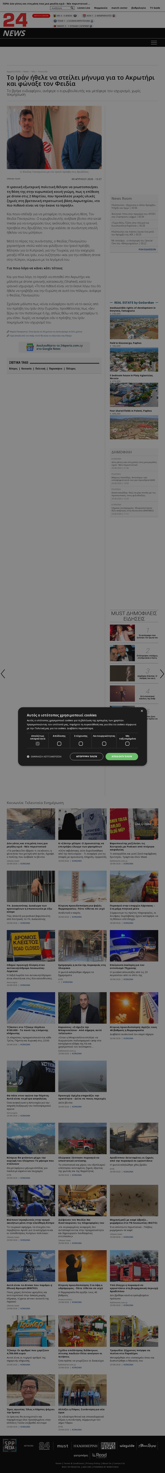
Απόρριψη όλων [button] (86, 756)
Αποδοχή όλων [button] (122, 756)
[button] (44, 756)
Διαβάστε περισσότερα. (80, 728)
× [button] (142, 711)
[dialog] (82, 736)
